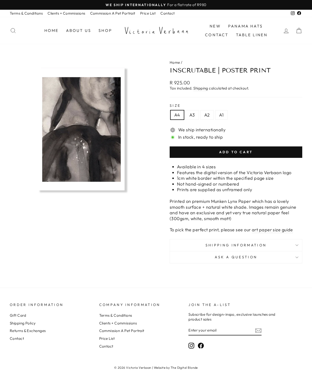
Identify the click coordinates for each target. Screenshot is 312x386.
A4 (177, 115)
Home (51, 30)
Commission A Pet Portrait (112, 13)
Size (175, 105)
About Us (78, 30)
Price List (148, 13)
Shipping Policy (23, 323)
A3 (192, 115)
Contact (167, 13)
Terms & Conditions (26, 13)
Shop (105, 30)
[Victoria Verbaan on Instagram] (191, 346)
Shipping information (235, 245)
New (215, 26)
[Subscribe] (258, 330)
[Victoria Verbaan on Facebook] (201, 346)
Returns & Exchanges (28, 330)
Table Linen (251, 34)
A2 (207, 115)
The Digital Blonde (184, 367)
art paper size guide (272, 230)
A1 (221, 115)
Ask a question (236, 257)
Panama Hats (245, 26)
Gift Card (18, 315)
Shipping (200, 88)
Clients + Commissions (66, 13)
